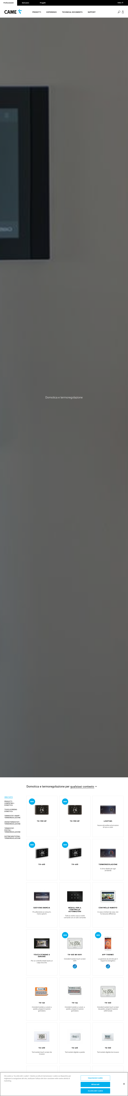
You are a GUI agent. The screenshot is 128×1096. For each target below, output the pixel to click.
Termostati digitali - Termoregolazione (12, 830)
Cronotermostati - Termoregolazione (12, 823)
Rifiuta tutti (95, 1084)
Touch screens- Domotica (10, 810)
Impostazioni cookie (95, 1078)
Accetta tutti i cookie (95, 1091)
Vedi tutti (8, 797)
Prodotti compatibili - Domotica (9, 803)
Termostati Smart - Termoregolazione (12, 817)
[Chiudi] (124, 1084)
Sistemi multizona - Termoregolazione (12, 837)
